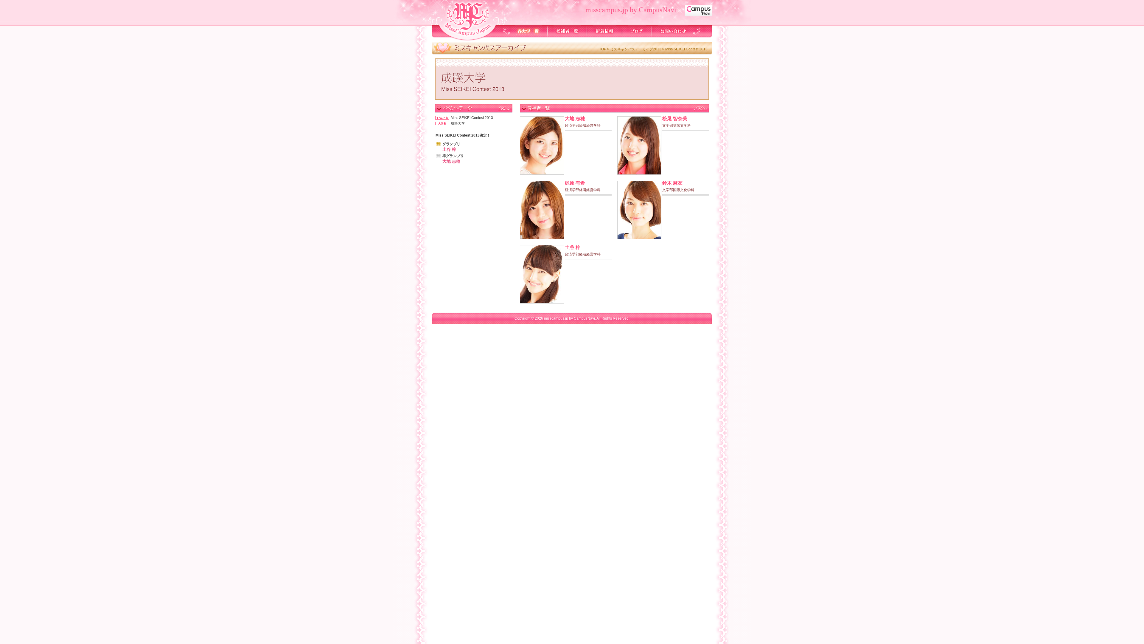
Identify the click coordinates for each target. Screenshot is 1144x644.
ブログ (637, 31)
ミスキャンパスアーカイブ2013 (635, 49)
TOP (602, 49)
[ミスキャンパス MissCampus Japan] (467, 36)
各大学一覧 (528, 31)
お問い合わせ (673, 31)
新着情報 (604, 31)
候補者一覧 (567, 31)
